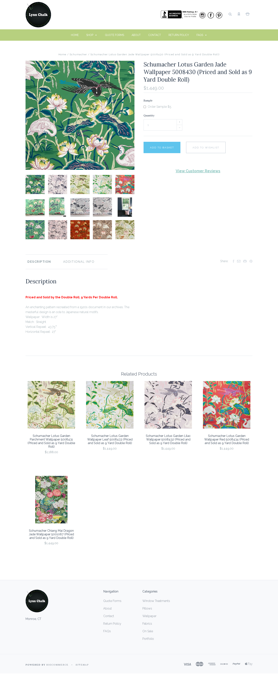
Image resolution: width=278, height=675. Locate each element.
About (136, 35)
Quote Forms (114, 35)
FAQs (200, 35)
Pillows (147, 608)
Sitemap (82, 664)
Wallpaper (149, 616)
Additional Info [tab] (79, 261)
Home (75, 35)
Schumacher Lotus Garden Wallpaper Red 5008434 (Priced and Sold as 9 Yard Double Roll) (226, 439)
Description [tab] (39, 261)
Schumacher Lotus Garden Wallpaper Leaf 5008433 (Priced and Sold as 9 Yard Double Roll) (110, 439)
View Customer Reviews (198, 171)
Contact (154, 35)
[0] (248, 13)
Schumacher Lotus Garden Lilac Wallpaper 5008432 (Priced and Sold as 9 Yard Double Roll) (168, 439)
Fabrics (147, 623)
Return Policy (179, 35)
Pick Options (51, 462)
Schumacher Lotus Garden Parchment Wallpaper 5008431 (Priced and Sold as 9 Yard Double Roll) (51, 441)
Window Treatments (156, 601)
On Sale (147, 631)
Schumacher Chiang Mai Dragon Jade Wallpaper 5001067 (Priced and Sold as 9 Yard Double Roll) (51, 534)
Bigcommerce (57, 664)
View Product (51, 405)
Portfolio (148, 639)
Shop (90, 35)
